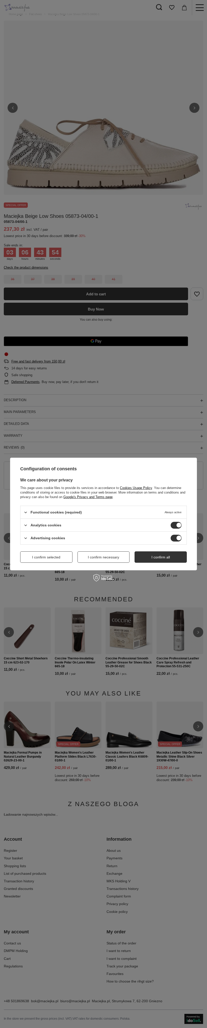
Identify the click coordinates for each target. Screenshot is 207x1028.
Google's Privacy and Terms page (88, 497)
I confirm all (160, 557)
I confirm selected (46, 557)
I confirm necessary (103, 557)
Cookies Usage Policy (136, 488)
